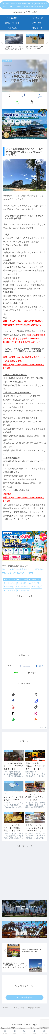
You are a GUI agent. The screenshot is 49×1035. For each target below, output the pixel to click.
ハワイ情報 (23, 579)
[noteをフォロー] (13, 713)
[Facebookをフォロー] (13, 700)
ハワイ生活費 (34, 583)
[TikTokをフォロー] (36, 706)
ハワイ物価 (9, 587)
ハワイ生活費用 (24, 590)
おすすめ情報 (10, 579)
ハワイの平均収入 (23, 587)
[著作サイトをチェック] (13, 694)
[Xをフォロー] (36, 694)
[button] (32, 102)
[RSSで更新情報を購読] (36, 719)
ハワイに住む (35, 579)
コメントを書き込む (24, 997)
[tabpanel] (13, 42)
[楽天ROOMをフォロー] (36, 713)
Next (47, 43)
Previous (2, 43)
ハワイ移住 (23, 583)
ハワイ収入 (37, 587)
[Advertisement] (24, 622)
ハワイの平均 (10, 590)
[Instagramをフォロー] (36, 700)
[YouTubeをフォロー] (13, 706)
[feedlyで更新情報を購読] (13, 719)
